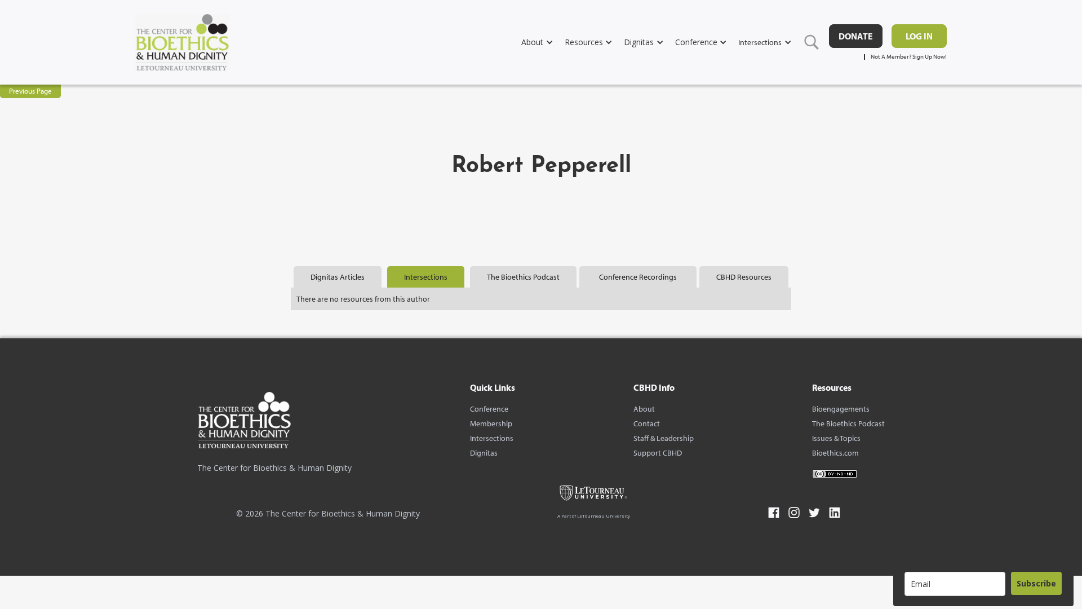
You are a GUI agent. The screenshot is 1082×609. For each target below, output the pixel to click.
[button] (543, 42)
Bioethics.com (835, 453)
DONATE (856, 36)
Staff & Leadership (663, 438)
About (644, 409)
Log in (919, 36)
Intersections (491, 438)
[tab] (338, 277)
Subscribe (1036, 583)
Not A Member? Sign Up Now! (909, 57)
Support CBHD (657, 453)
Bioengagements (841, 409)
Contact (646, 423)
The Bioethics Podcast (848, 423)
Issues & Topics (836, 438)
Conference (489, 409)
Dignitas (484, 453)
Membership (491, 423)
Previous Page (30, 90)
